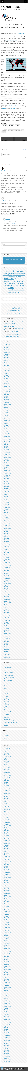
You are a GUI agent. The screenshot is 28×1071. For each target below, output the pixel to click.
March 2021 (6, 431)
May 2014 (6, 554)
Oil (14, 285)
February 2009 (7, 648)
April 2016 (6, 517)
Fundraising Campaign (9, 677)
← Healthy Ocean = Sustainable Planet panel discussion (7, 139)
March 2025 (6, 362)
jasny (22, 130)
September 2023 (7, 389)
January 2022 (7, 417)
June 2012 (6, 588)
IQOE (8, 281)
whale (12, 292)
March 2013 (6, 575)
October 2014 (7, 546)
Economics (6, 669)
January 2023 (7, 399)
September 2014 (7, 547)
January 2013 (7, 576)
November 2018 (7, 470)
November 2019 (7, 454)
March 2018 (6, 483)
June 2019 (6, 460)
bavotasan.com (20, 1069)
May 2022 (6, 410)
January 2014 (7, 560)
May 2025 (6, 359)
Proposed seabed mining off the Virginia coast (14, 307)
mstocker (4, 28)
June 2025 (6, 357)
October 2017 (7, 491)
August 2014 (7, 549)
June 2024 (6, 376)
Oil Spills (6, 696)
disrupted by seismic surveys (13, 105)
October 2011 (7, 601)
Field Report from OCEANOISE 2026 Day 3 (13, 310)
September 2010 (7, 618)
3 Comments (14, 28)
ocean (18, 283)
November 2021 (7, 420)
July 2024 (6, 375)
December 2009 (7, 631)
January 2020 (7, 451)
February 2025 (7, 363)
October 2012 (7, 581)
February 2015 (7, 539)
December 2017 (7, 488)
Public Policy (7, 701)
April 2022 (6, 412)
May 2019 (6, 462)
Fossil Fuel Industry (8, 675)
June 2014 (6, 552)
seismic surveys (17, 288)
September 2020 (7, 439)
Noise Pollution (7, 690)
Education (6, 670)
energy (19, 276)
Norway (4, 108)
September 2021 (7, 422)
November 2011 (7, 599)
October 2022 (7, 402)
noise (22, 281)
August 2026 (7, 344)
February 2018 (7, 485)
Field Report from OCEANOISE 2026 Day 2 (13, 311)
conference (15, 275)
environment (9, 278)
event (18, 278)
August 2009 (7, 638)
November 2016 (7, 509)
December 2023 (7, 384)
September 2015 (7, 528)
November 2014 (7, 544)
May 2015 (6, 535)
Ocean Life (6, 691)
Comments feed (7, 737)
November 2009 (7, 633)
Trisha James (12, 223)
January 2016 (7, 522)
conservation (20, 275)
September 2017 (7, 493)
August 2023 (7, 391)
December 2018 (7, 468)
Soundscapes (7, 714)
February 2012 (7, 594)
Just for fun (6, 682)
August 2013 (7, 567)
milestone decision (20, 33)
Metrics (5, 685)
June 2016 (6, 514)
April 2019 (6, 463)
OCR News (6, 693)
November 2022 (7, 401)
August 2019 (7, 459)
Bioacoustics (7, 665)
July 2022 (6, 407)
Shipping (6, 712)
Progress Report (7, 699)
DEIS (24, 275)
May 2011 (6, 607)
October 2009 (7, 635)
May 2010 (6, 625)
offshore (10, 285)
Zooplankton (7, 725)
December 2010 (7, 614)
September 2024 (7, 372)
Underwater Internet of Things (10, 722)
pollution (22, 285)
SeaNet (5, 709)
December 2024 (7, 367)
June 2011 (6, 606)
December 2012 (7, 578)
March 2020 (6, 449)
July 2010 (6, 622)
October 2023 (7, 388)
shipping (23, 288)
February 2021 (7, 433)
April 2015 (6, 536)
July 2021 (6, 425)
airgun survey (10, 130)
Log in (5, 733)
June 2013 (6, 570)
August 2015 (7, 530)
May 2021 (6, 428)
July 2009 (6, 639)
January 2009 (7, 649)
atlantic (17, 271)
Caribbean (12, 108)
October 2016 (7, 510)
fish (20, 278)
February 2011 (7, 610)
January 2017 (7, 505)
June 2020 (6, 444)
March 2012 (6, 593)
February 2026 (7, 351)
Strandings (6, 717)
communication (7, 275)
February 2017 (7, 504)
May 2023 (6, 396)
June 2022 (6, 409)
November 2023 (7, 386)
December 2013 (7, 562)
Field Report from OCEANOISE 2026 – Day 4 (14, 308)
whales (17, 292)
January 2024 (7, 383)
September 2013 (7, 565)
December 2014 (7, 543)
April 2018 (6, 481)
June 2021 (6, 426)
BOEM (18, 273)
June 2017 (6, 497)
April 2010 (6, 627)
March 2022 (6, 413)
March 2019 (6, 465)
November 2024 (7, 368)
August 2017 (7, 494)
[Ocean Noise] (8, 21)
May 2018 (6, 480)
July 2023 (6, 392)
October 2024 (7, 370)
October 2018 (7, 472)
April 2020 (6, 447)
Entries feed (6, 735)
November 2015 (7, 525)
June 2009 (6, 641)
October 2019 (7, 455)
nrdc (14, 283)
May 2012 (6, 589)
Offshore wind (7, 694)
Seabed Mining (7, 707)
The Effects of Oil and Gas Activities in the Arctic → (21, 139)
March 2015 (6, 538)
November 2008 (7, 652)
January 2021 (7, 434)
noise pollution (8, 283)
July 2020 (6, 442)
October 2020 (7, 438)
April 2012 (6, 591)
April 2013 (6, 573)
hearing (5, 281)
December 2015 (7, 523)
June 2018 (6, 478)
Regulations (6, 704)
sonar (6, 290)
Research (6, 706)
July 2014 (6, 551)
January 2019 (7, 467)
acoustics (7, 271)
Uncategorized (7, 719)
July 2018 (6, 476)
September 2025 (7, 352)
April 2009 (6, 644)
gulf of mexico (17, 130)
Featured (6, 674)
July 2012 (6, 586)
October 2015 (7, 526)
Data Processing (7, 667)
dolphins (9, 276)
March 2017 (6, 502)
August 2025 (7, 354)
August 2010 (7, 620)
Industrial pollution (8, 680)
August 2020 (7, 441)
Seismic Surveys (4, 22)
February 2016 (7, 520)
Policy (5, 698)
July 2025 (6, 355)
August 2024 (7, 373)
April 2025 (6, 360)
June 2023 (6, 394)
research (5, 288)
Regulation (6, 703)
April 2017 (6, 501)
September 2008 (7, 656)
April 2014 (6, 556)
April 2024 (6, 380)
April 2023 (6, 397)
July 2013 (6, 568)
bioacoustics (12, 273)
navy (11, 281)
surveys (20, 290)
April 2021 (6, 430)
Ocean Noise (11, 7)
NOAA (18, 281)
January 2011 (7, 612)
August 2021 (7, 423)
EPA (16, 278)
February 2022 (7, 415)
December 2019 (7, 452)
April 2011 (6, 609)
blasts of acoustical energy (11, 40)
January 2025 (7, 365)
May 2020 (6, 446)
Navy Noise (6, 686)
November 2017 (7, 489)
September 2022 (7, 404)
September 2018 (7, 473)
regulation (4, 132)
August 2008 (7, 657)
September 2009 (7, 636)
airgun (5, 130)
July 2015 (6, 531)
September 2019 (7, 457)
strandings (16, 290)
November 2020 (7, 436)
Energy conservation (8, 672)
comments (22, 273)
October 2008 (7, 654)
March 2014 (6, 557)
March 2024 (6, 381)
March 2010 (6, 628)
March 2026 (6, 349)
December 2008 (7, 651)
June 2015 (6, 533)
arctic (12, 271)
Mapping (6, 683)
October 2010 (7, 617)
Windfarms (6, 724)
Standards (6, 715)
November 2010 (7, 615)
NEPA (14, 281)
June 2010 (6, 623)
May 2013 (6, 572)
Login (25, 149)
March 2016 (6, 518)
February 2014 (7, 559)
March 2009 (6, 646)
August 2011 (7, 604)
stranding (11, 290)
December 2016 (7, 507)
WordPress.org (7, 738)
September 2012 (7, 583)
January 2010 (7, 630)
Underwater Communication (10, 720)
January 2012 (7, 596)
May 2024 (6, 378)
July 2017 (6, 496)
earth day (13, 276)
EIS (16, 276)
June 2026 (6, 346)
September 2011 (7, 602)
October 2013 (7, 564)
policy (17, 285)
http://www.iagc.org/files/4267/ (8, 213)
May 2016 (6, 515)
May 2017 (6, 499)
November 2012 (7, 580)
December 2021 (7, 418)
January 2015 (7, 541)
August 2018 (7, 475)
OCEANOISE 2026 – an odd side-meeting (13, 313)
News (5, 688)
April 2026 (6, 347)
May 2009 (6, 643)
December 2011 (7, 597)
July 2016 (6, 512)
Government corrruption (9, 678)
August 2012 (7, 585)
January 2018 (7, 486)
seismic (11, 288)
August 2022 (7, 405)
